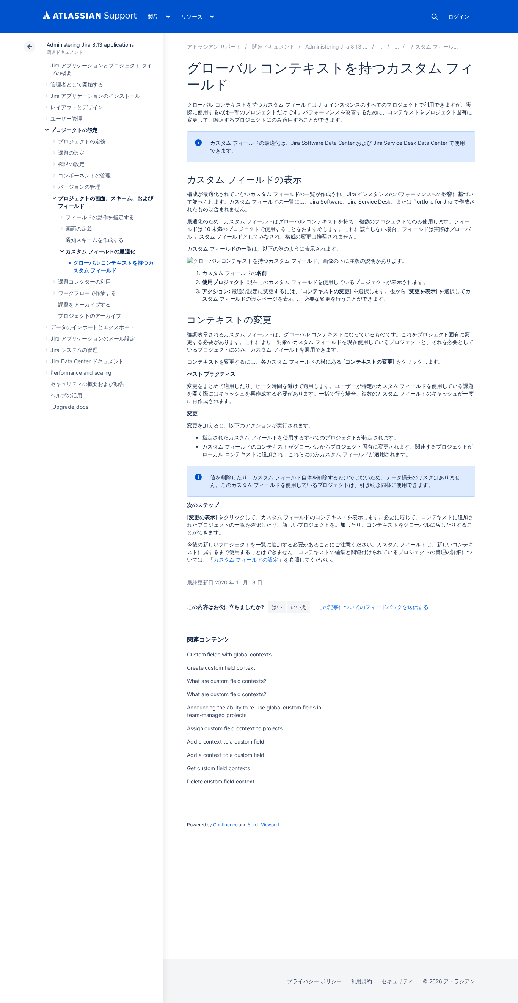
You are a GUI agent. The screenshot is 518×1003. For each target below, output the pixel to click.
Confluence (225, 824)
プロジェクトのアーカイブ (89, 315)
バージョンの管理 (79, 187)
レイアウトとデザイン (76, 107)
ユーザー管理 (66, 118)
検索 (435, 17)
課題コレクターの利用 (84, 281)
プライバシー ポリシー (314, 981)
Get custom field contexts (218, 768)
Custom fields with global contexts (229, 654)
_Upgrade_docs (69, 406)
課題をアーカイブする (84, 304)
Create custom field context (221, 667)
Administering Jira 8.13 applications (90, 44)
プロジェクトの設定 (74, 130)
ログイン (458, 16)
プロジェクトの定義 (81, 141)
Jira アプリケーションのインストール (95, 96)
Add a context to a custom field (225, 741)
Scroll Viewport (263, 824)
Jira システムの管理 (74, 350)
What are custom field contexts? (226, 681)
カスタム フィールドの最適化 (100, 251)
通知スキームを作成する (95, 240)
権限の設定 (71, 164)
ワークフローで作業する (87, 293)
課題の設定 (71, 152)
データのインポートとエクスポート (92, 327)
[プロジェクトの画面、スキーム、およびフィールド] (396, 46)
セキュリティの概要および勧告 (87, 384)
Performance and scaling (80, 372)
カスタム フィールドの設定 (245, 559)
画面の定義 (79, 228)
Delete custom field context (220, 781)
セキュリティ (397, 981)
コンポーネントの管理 (84, 175)
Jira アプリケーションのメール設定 (92, 338)
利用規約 (361, 981)
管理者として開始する (76, 84)
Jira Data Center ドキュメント (87, 361)
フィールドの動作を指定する (100, 217)
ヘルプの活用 (66, 395)
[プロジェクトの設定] (381, 46)
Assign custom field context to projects (235, 728)
